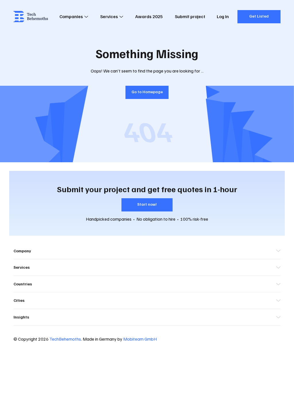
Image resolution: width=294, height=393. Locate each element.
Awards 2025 (149, 16)
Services (109, 16)
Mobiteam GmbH (140, 339)
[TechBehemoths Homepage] (30, 16)
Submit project (190, 16)
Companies (71, 16)
